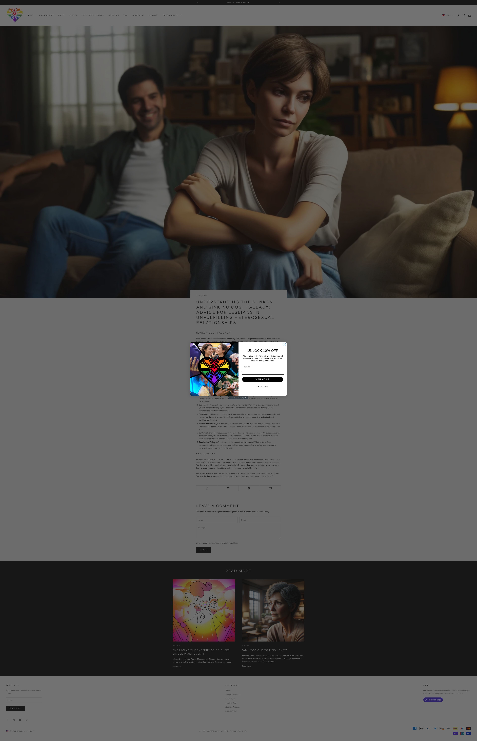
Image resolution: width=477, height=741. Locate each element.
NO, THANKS (263, 387)
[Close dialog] (284, 344)
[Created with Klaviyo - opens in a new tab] (238, 397)
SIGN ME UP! (262, 379)
